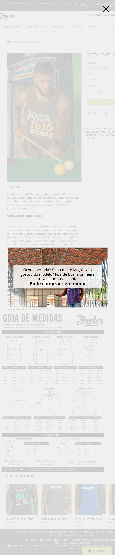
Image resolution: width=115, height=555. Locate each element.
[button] (106, 9)
